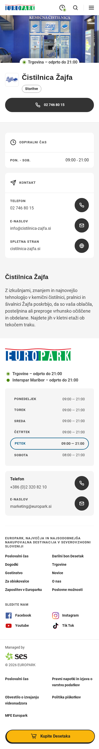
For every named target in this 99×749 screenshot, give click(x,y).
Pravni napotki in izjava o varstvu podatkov (72, 682)
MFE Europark (16, 715)
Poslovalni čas (16, 679)
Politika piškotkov (66, 697)
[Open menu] (91, 8)
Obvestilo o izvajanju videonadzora (22, 700)
